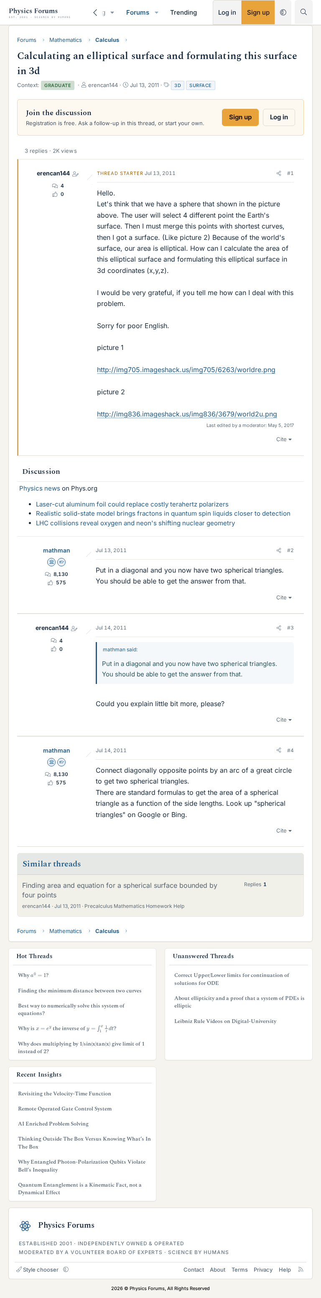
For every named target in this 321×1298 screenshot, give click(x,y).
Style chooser (41, 1269)
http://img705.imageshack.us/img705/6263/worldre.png (186, 369)
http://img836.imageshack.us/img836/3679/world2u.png (187, 414)
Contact (193, 1269)
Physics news (39, 488)
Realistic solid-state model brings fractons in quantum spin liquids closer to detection (163, 513)
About (217, 1269)
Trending (183, 12)
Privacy (263, 1269)
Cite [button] (281, 439)
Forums (137, 12)
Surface (200, 85)
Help (285, 1269)
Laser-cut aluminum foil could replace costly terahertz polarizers (132, 504)
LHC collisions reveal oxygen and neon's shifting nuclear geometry (135, 523)
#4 (290, 750)
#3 (290, 628)
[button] (112, 12)
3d (177, 85)
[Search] (304, 12)
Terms (240, 1269)
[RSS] (300, 1269)
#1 (290, 173)
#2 (290, 550)
